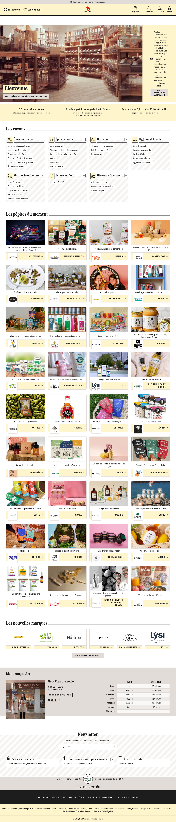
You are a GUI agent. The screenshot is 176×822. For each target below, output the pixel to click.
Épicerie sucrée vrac (16, 166)
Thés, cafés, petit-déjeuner (102, 146)
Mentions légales (77, 797)
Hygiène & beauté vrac (142, 162)
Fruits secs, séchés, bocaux (19, 154)
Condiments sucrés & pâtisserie (21, 162)
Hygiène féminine (140, 154)
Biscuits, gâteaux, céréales (19, 146)
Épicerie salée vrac (57, 166)
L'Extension (99, 819)
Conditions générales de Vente (51, 797)
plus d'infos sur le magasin (159, 92)
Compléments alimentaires (102, 186)
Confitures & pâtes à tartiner (20, 158)
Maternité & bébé (57, 182)
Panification (55, 162)
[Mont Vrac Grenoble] (88, 9)
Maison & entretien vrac (18, 198)
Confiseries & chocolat (17, 150)
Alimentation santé (99, 182)
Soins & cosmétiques (141, 146)
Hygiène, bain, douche (142, 150)
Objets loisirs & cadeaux (18, 190)
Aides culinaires (56, 146)
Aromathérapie (97, 190)
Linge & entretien (15, 182)
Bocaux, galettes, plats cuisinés (63, 154)
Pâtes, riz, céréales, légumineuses (64, 150)
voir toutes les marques (88, 655)
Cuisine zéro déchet (16, 186)
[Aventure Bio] (88, 779)
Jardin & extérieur (15, 194)
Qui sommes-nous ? (130, 797)
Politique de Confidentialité (102, 797)
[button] (149, 9)
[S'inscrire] (112, 746)
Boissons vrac (97, 154)
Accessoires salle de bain (143, 158)
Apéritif (53, 158)
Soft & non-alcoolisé (99, 150)
